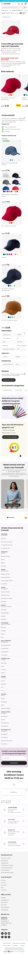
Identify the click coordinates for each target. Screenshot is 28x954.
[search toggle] (24, 7)
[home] (7, 4)
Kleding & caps (5, 658)
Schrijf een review (8, 380)
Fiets (2, 690)
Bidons (3, 559)
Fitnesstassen (4, 648)
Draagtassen (4, 588)
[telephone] (18, 3)
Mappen (3, 616)
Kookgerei (3, 713)
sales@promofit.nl (12, 65)
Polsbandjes (4, 535)
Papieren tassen (5, 592)
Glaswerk (3, 566)
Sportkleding (4, 642)
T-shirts (3, 660)
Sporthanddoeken (6, 645)
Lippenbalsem (4, 651)
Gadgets (3, 630)
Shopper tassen (5, 595)
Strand (3, 681)
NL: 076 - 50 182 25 (6, 801)
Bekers (3, 562)
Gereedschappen (5, 708)
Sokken (3, 672)
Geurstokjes (4, 655)
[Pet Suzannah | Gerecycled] (11, 85)
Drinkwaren (4, 552)
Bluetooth (3, 627)
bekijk (18, 105)
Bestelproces (4, 860)
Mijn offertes (4, 902)
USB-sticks (4, 609)
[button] (10, 13)
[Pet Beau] (11, 245)
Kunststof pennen (5, 577)
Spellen (3, 698)
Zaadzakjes (4, 734)
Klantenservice (6, 855)
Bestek (3, 719)
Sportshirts (4, 663)
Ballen (2, 705)
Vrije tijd (3, 694)
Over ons (3, 882)
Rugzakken (4, 601)
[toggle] (2, 4)
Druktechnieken (5, 870)
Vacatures (4, 890)
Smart (2, 634)
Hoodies (3, 669)
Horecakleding (5, 723)
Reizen (3, 695)
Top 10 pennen (5, 571)
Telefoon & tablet (5, 624)
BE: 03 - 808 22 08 (6, 802)
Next (19, 191)
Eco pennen (4, 583)
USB (2, 637)
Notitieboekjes (5, 613)
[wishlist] (19, 75)
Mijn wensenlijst (5, 907)
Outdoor (3, 676)
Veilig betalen (4, 863)
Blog (2, 887)
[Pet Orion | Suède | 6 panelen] (11, 308)
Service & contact (6, 858)
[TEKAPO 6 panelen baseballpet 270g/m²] (11, 182)
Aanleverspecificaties (7, 867)
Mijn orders (4, 905)
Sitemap (22, 945)
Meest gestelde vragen (7, 872)
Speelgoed (4, 702)
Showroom (4, 885)
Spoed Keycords (5, 548)
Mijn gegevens (5, 900)
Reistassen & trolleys (6, 598)
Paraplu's (3, 677)
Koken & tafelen (5, 712)
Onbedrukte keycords (6, 545)
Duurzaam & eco (6, 729)
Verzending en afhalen (7, 865)
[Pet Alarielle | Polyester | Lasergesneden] (11, 276)
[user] (22, 3)
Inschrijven (14, 763)
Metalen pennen (5, 574)
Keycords (3, 538)
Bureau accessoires (6, 606)
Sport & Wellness (6, 640)
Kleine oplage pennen (7, 580)
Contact (3, 880)
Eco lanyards (4, 737)
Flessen (3, 553)
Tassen (3, 587)
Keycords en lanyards (6, 542)
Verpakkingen (4, 726)
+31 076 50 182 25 (5, 66)
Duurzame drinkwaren (7, 740)
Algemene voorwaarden (19, 943)
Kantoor (3, 605)
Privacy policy (7, 945)
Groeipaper (4, 731)
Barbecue (3, 684)
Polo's (2, 666)
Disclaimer (15, 945)
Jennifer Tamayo (12, 505)
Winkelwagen (4, 909)
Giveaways (4, 534)
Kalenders (3, 619)
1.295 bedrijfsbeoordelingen (9, 52)
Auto (2, 687)
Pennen (3, 569)
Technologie (4, 623)
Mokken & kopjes (5, 556)
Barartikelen (4, 716)
